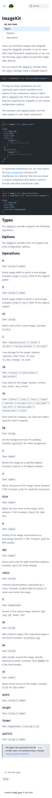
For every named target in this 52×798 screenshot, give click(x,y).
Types (7, 28)
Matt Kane (18, 793)
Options (11, 33)
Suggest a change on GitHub (17, 754)
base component (14, 172)
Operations (12, 37)
